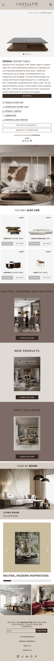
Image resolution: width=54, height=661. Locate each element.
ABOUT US (27, 646)
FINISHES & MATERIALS (27, 641)
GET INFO (19, 243)
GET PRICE (7, 243)
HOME (30, 13)
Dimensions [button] (10, 115)
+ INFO (21, 218)
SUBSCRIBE (41, 631)
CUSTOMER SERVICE (27, 637)
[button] (51, 172)
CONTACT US (27, 650)
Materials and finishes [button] (16, 120)
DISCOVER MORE (10, 516)
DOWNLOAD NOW (27, 338)
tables (36, 13)
